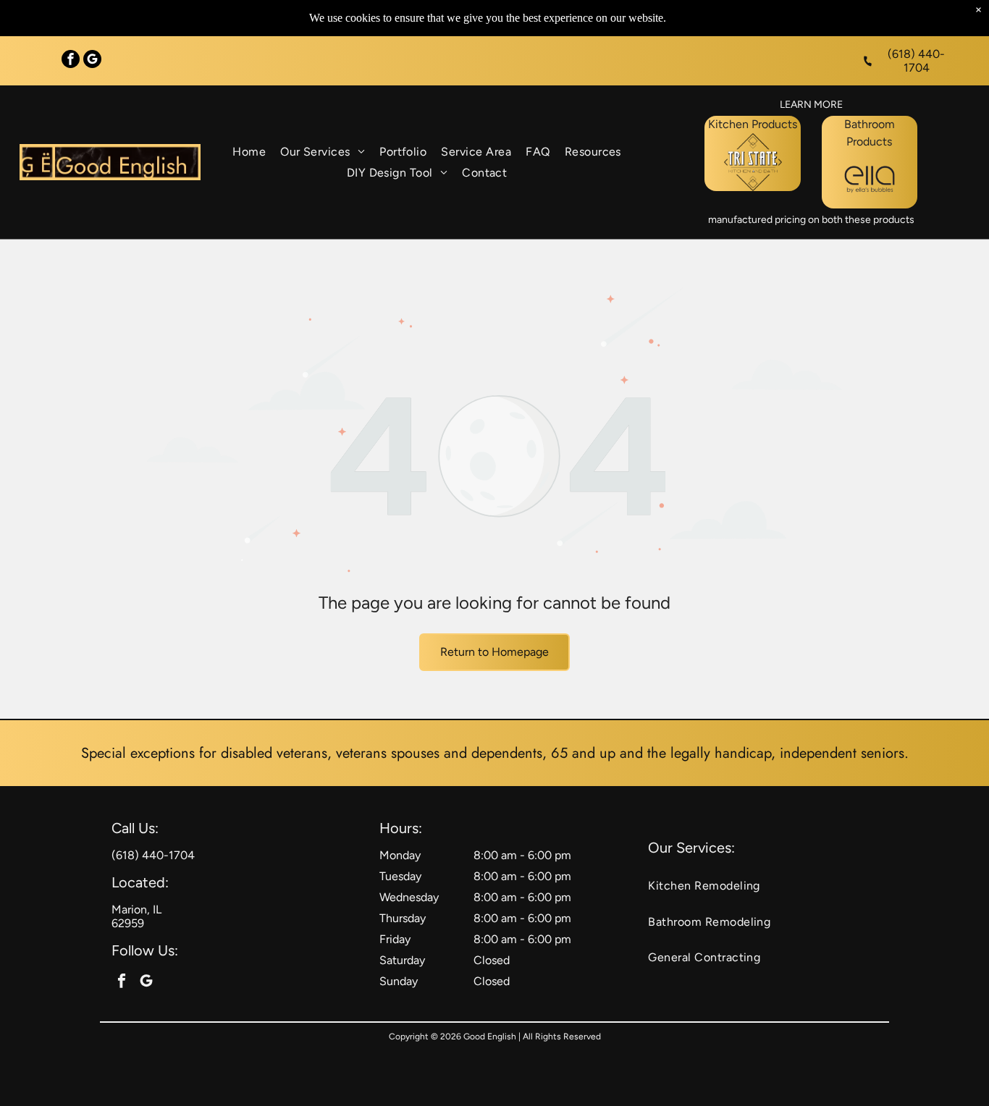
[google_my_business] (92, 61)
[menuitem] (249, 151)
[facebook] (71, 61)
